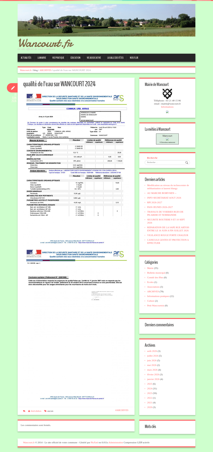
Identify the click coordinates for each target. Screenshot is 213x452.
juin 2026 (152, 360)
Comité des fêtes (155, 277)
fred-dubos (36, 411)
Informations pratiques (158, 296)
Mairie (150, 268)
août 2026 (152, 351)
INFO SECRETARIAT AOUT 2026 (164, 198)
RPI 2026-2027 (154, 202)
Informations (167, 107)
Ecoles (150, 282)
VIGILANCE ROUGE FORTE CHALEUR (167, 235)
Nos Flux (134, 58)
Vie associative (94, 58)
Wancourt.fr (45, 42)
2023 (149, 393)
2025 (149, 384)
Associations (153, 287)
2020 (149, 407)
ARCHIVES (45, 70)
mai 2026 (151, 365)
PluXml (94, 442)
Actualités (26, 58)
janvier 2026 (153, 379)
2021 (149, 402)
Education (75, 58)
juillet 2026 (152, 356)
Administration (116, 442)
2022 (149, 398)
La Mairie (42, 58)
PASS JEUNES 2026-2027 (160, 207)
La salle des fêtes (115, 58)
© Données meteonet (167, 142)
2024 (149, 388)
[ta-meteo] (167, 139)
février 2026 (153, 374)
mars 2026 (152, 370)
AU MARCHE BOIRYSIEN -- (161, 193)
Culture (150, 301)
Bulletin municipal (156, 273)
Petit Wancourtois (155, 305)
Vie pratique (58, 58)
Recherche (152, 158)
